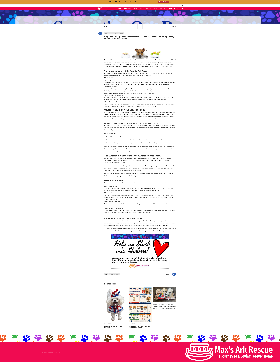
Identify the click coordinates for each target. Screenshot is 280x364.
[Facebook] (182, 5)
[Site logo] (103, 8)
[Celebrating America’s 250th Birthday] (116, 304)
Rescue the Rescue (114, 274)
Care (106, 274)
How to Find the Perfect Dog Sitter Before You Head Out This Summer (164, 307)
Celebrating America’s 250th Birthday (113, 326)
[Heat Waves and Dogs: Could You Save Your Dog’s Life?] (140, 304)
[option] (115, 307)
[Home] (229, 352)
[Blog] (140, 26)
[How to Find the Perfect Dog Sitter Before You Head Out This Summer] (164, 294)
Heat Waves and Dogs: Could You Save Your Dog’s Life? (139, 326)
